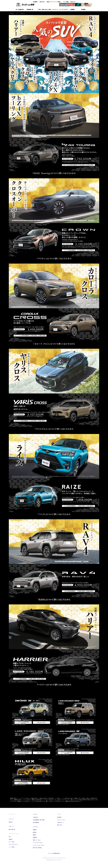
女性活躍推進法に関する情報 (38, 819)
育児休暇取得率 (36, 822)
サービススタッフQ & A (37, 842)
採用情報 (35, 827)
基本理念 (34, 832)
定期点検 (10, 839)
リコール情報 (11, 847)
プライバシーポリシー (61, 819)
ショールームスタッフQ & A (38, 845)
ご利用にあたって (60, 822)
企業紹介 (35, 814)
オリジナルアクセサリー (13, 844)
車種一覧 (11, 826)
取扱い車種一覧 (12, 829)
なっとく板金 (11, 841)
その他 (58, 814)
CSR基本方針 (35, 817)
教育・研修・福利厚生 (37, 847)
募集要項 (34, 829)
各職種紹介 (35, 837)
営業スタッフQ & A (36, 840)
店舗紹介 (34, 834)
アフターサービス (13, 833)
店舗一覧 (11, 819)
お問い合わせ (59, 825)
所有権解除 (59, 817)
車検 (10, 836)
